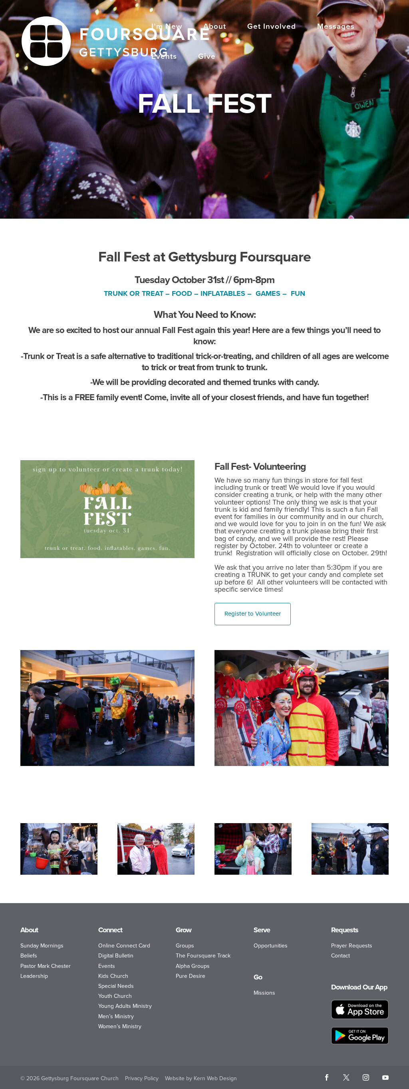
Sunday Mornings (42, 945)
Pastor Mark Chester (45, 966)
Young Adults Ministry (125, 1006)
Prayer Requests (351, 945)
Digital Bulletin (115, 955)
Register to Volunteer (252, 613)
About (214, 27)
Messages (336, 27)
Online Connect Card (124, 945)
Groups (185, 945)
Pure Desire (190, 976)
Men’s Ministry (116, 1016)
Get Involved (271, 27)
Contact (340, 955)
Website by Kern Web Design (201, 1078)
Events (164, 57)
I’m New (166, 27)
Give (207, 57)
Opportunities (271, 945)
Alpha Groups (193, 966)
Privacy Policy (142, 1078)
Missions (264, 993)
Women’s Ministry (119, 1026)
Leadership (34, 976)
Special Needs (116, 986)
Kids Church (113, 976)
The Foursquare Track (203, 955)
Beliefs (28, 955)
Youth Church (115, 996)
